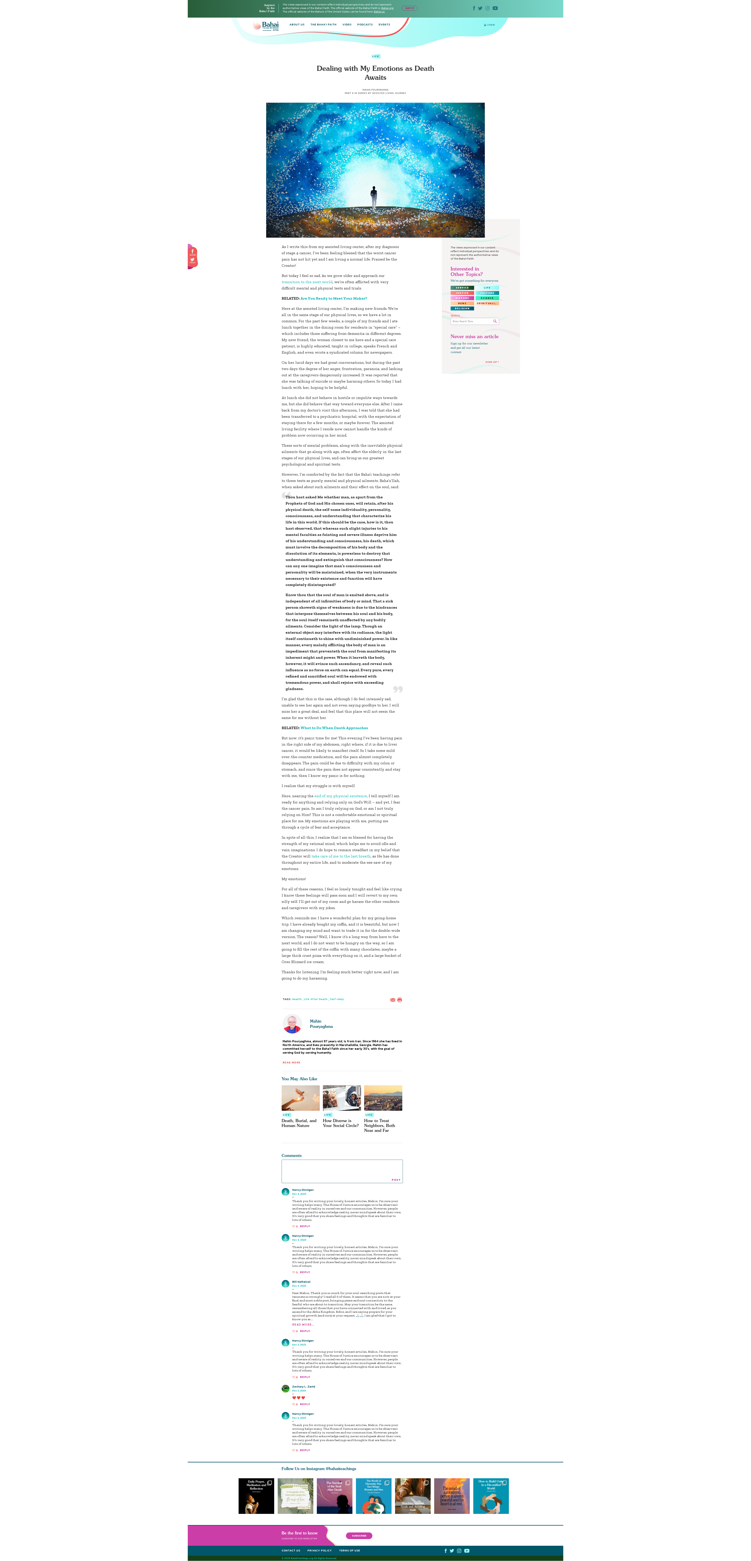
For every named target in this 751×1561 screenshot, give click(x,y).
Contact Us (291, 1551)
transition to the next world (307, 281)
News (462, 303)
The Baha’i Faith (323, 25)
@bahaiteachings (341, 1468)
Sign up (491, 362)
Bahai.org (387, 8)
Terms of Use (349, 1551)
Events (384, 25)
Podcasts (365, 25)
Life (375, 56)
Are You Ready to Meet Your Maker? (333, 298)
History (462, 298)
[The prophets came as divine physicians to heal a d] (492, 1496)
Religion (462, 308)
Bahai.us (379, 12)
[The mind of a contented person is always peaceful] (453, 1496)
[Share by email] (393, 999)
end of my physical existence (340, 796)
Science (487, 298)
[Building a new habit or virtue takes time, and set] (414, 1496)
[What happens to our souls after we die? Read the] (334, 1496)
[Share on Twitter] (192, 259)
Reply (305, 1226)
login (490, 24)
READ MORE (292, 1062)
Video (346, 25)
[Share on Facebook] (192, 251)
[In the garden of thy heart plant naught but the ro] (295, 1496)
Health (297, 999)
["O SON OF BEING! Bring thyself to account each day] (256, 1496)
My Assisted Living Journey (387, 93)
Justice (462, 293)
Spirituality (488, 303)
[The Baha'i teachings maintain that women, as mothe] (375, 1496)
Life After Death (315, 999)
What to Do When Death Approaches (334, 727)
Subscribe (359, 1536)
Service (462, 287)
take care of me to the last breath (341, 856)
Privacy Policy (319, 1551)
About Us (297, 25)
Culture (487, 293)
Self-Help (337, 999)
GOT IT (409, 8)
